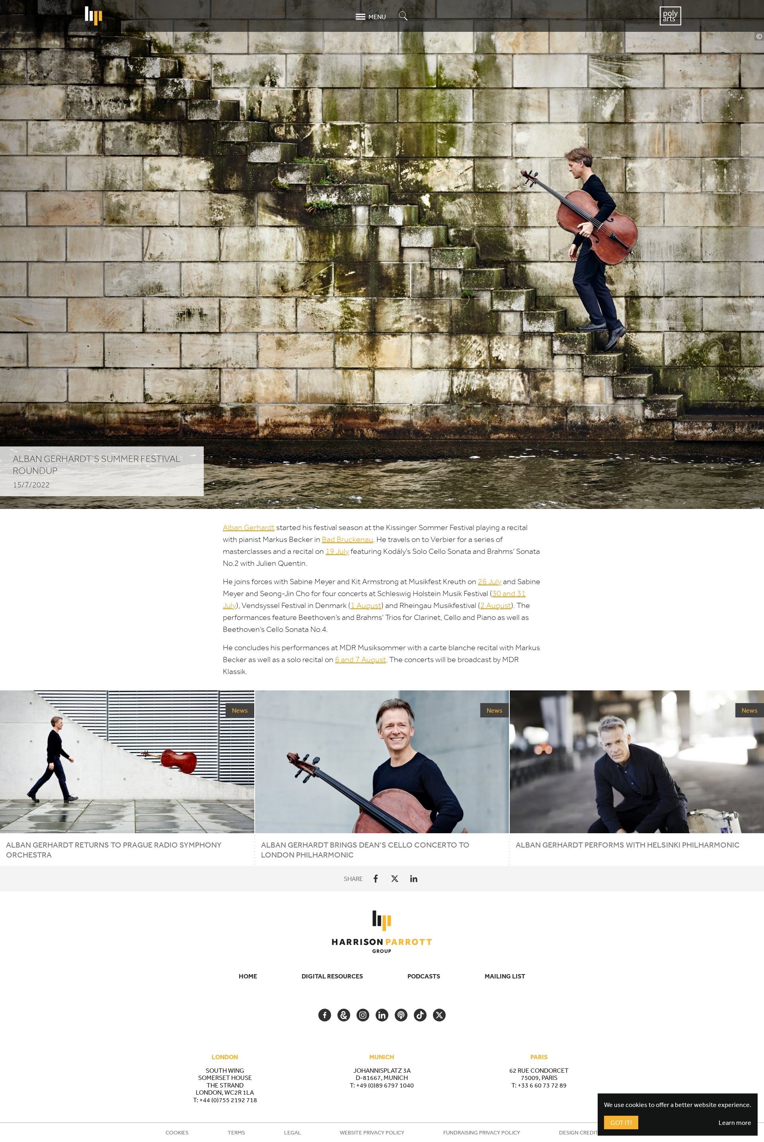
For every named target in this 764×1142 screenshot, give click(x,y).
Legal (292, 1132)
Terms (236, 1132)
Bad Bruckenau (347, 539)
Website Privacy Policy (372, 1132)
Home (248, 976)
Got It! (621, 1122)
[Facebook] (375, 878)
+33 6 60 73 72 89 (542, 1085)
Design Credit (578, 1132)
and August (360, 659)
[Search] (403, 16)
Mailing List (505, 976)
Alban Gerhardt (249, 527)
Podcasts (423, 976)
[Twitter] (394, 878)
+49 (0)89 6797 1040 (385, 1085)
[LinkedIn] (413, 878)
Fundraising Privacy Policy (481, 1132)
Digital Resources (332, 976)
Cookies (177, 1132)
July (337, 551)
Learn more (735, 1122)
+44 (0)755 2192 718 (228, 1100)
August (366, 605)
